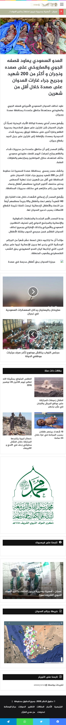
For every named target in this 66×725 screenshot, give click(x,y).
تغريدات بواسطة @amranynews (48, 685)
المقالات (40, 707)
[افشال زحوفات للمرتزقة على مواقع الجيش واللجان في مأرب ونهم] (48, 387)
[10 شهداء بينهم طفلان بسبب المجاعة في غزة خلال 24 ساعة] (48, 420)
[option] (33, 580)
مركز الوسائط (10, 707)
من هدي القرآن (28, 712)
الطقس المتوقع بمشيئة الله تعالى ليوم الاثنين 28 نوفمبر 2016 (17, 382)
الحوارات (22, 707)
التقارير (31, 707)
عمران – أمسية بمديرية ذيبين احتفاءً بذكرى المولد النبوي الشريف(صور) (33, 593)
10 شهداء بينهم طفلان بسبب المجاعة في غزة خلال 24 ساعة (49, 435)
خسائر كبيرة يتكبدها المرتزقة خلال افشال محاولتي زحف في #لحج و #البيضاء (19, 443)
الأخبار (49, 707)
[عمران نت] (44, 4)
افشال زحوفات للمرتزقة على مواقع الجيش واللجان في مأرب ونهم (50, 403)
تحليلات (41, 712)
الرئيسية (58, 707)
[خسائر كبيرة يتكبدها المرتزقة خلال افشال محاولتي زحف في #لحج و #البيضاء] (17, 423)
